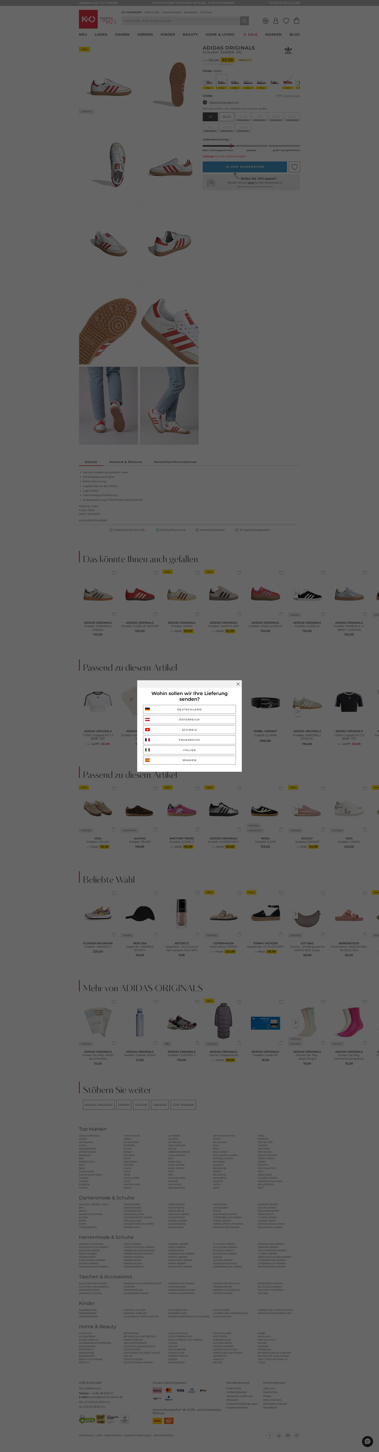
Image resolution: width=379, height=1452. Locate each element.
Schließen (238, 684)
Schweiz (189, 729)
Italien (189, 750)
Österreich (189, 719)
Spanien (189, 760)
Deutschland (189, 709)
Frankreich (189, 739)
